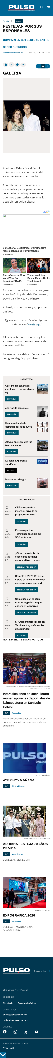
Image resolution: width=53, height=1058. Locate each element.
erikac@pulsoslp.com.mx (15, 1014)
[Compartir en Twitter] (11, 64)
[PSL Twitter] (26, 1032)
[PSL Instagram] (15, 1032)
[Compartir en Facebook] (5, 65)
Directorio (8, 1003)
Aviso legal (8, 1048)
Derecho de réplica (27, 1003)
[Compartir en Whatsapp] (17, 65)
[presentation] (8, 117)
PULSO (20, 52)
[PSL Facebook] (4, 1032)
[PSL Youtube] (36, 1032)
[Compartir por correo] (23, 65)
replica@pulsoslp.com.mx (15, 1020)
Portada (6, 21)
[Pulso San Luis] (21, 8)
